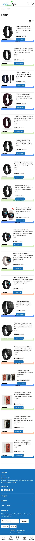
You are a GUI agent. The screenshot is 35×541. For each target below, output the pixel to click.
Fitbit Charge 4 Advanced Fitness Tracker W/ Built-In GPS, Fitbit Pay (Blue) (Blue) (23, 74)
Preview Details (20, 39)
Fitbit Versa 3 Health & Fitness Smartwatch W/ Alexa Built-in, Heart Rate (25, 372)
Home (3, 9)
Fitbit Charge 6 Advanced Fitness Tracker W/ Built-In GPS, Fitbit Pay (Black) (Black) (24, 141)
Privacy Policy (21, 530)
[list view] (33, 21)
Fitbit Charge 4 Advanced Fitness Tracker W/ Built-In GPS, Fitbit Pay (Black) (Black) (24, 28)
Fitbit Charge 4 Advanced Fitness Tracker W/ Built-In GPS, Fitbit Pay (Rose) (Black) (24, 96)
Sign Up (24, 521)
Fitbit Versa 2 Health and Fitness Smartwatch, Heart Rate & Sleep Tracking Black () (24, 303)
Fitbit (17, 32)
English (4, 526)
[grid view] (30, 21)
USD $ (12, 526)
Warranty (12, 530)
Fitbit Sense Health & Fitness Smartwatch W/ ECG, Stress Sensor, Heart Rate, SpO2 (24, 209)
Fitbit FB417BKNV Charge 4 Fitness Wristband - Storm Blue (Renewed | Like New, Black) (24, 187)
